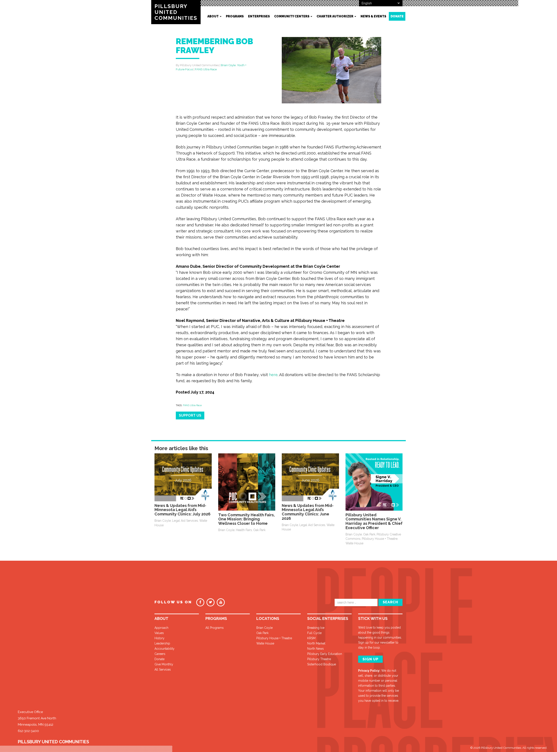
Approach (161, 627)
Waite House (354, 543)
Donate (397, 16)
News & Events (373, 16)
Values (159, 633)
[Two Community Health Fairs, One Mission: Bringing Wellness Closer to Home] (246, 481)
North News (315, 648)
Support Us (190, 415)
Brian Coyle (228, 65)
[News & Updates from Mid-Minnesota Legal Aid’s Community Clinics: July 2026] (183, 477)
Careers (159, 654)
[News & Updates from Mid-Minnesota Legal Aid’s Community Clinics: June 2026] (310, 477)
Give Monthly (163, 664)
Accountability (164, 648)
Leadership (162, 643)
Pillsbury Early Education (324, 654)
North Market (316, 643)
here (273, 374)
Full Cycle (314, 633)
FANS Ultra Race (206, 69)
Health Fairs (244, 530)
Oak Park (259, 530)
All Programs (214, 627)
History (159, 638)
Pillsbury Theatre (319, 659)
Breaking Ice (315, 627)
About (213, 16)
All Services (162, 669)
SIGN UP (370, 659)
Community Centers (292, 16)
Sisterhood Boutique (321, 664)
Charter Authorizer (335, 16)
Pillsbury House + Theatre (380, 538)
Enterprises (259, 16)
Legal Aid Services (185, 520)
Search (390, 602)
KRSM (311, 638)
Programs (235, 16)
